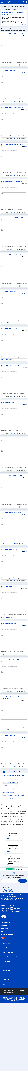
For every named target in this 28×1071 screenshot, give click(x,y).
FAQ (2, 931)
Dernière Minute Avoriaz (13, 850)
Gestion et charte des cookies (8, 992)
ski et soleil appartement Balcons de (9, 785)
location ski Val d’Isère (19, 788)
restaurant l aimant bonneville (8, 792)
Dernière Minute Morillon (13, 832)
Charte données (22, 990)
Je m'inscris (22, 881)
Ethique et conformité (7, 934)
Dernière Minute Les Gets (13, 845)
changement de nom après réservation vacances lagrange (13, 795)
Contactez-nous (5, 922)
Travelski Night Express (9, 947)
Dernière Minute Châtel (12, 846)
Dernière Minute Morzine (13, 848)
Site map (4, 990)
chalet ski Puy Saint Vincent (7, 788)
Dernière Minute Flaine (12, 833)
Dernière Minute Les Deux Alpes (14, 835)
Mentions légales (10, 990)
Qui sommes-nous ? (6, 925)
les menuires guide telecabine (7, 798)
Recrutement (4, 928)
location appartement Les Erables (8, 779)
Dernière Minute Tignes (12, 836)
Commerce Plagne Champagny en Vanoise (10, 782)
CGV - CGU (16, 990)
